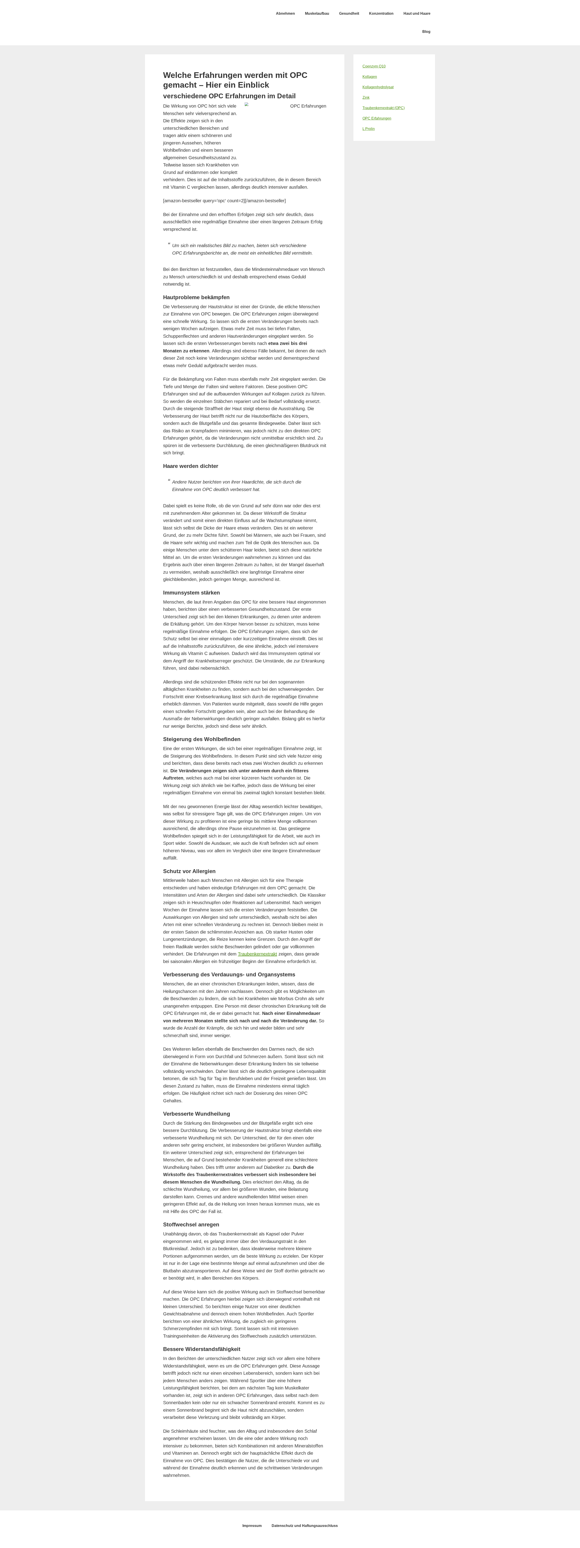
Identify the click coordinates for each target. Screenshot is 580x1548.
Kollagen (369, 77)
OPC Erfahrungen (376, 118)
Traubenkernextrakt (257, 953)
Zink (366, 97)
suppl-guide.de (179, 14)
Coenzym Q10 (374, 66)
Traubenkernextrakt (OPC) (383, 108)
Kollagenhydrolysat (378, 87)
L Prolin (368, 129)
